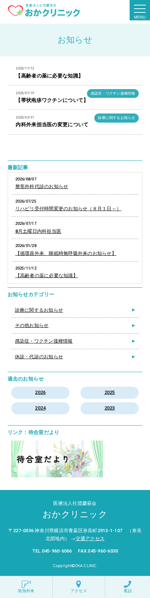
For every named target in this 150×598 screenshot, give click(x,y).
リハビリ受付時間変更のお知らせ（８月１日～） (68, 208)
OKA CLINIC (86, 565)
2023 (109, 408)
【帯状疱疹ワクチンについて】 (52, 100)
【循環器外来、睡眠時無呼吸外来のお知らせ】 (66, 253)
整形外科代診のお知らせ (41, 186)
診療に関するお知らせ (116, 118)
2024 (40, 408)
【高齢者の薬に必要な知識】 (49, 76)
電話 (127, 591)
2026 (40, 392)
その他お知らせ (32, 325)
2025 (109, 392)
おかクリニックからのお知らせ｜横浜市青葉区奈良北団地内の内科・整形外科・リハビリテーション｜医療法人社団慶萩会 (44, 10)
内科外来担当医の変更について (52, 124)
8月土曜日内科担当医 (38, 231)
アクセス (79, 591)
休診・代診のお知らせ (39, 356)
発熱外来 (26, 591)
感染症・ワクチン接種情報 (113, 93)
